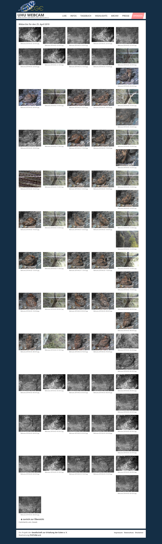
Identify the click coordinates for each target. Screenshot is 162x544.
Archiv (114, 15)
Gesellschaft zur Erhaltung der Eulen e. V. (49, 532)
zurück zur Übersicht (33, 519)
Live (64, 15)
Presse (125, 15)
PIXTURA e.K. (35, 535)
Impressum (118, 532)
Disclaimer (139, 532)
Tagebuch (85, 15)
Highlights (101, 15)
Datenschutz (129, 532)
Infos (73, 15)
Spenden (138, 15)
